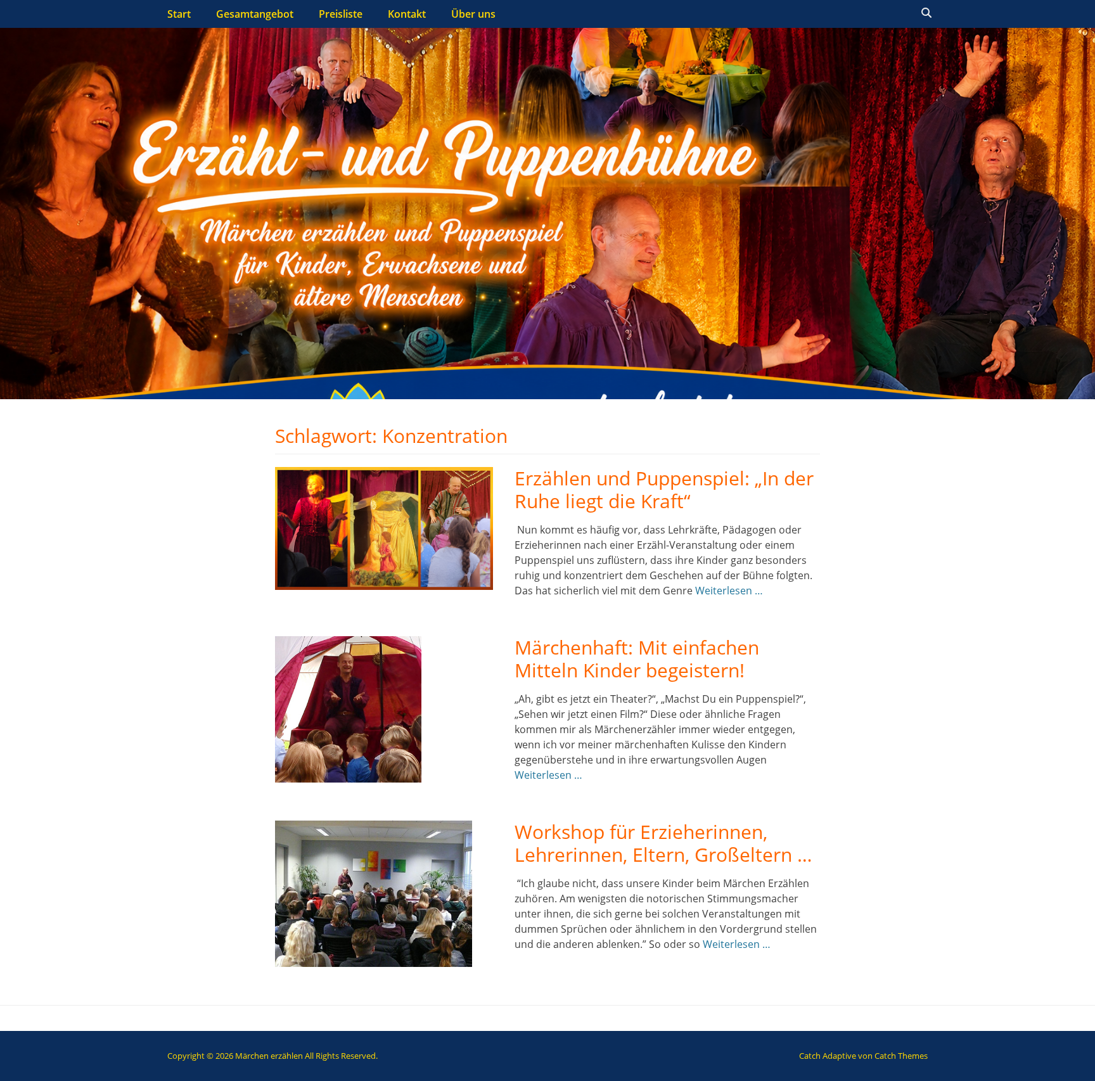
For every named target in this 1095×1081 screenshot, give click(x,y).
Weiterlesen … (729, 591)
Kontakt (407, 14)
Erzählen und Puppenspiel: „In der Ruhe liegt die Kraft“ (664, 489)
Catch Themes (901, 1055)
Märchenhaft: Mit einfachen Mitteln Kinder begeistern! (637, 658)
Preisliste (340, 14)
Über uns (473, 14)
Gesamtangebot (254, 14)
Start (179, 14)
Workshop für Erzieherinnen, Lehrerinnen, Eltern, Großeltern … (663, 843)
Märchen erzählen (269, 1055)
